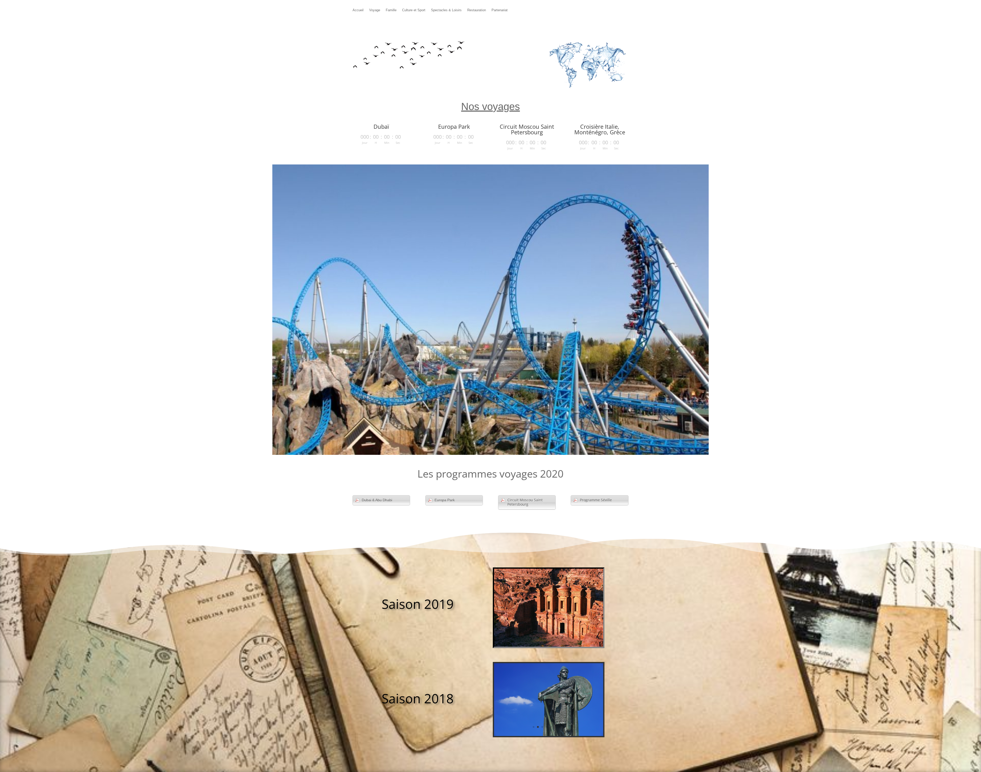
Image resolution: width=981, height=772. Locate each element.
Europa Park (445, 500)
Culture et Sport (413, 10)
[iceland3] (548, 734)
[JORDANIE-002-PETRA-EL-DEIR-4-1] (548, 645)
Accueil (358, 10)
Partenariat (500, 10)
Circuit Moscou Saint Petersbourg (525, 502)
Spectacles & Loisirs (446, 10)
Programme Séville (596, 499)
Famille (391, 10)
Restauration (476, 10)
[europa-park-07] (490, 453)
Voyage (374, 10)
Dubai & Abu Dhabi (377, 500)
